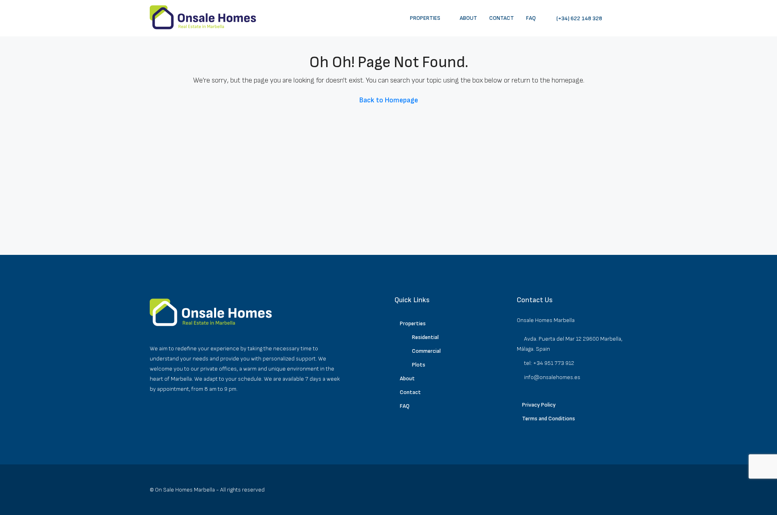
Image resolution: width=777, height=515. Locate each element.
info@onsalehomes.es (552, 377)
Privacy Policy (539, 404)
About (468, 18)
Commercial (426, 351)
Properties (425, 18)
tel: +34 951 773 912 (549, 363)
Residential (425, 337)
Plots (418, 364)
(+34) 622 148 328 (578, 18)
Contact (501, 18)
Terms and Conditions (548, 418)
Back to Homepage (388, 100)
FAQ (531, 18)
